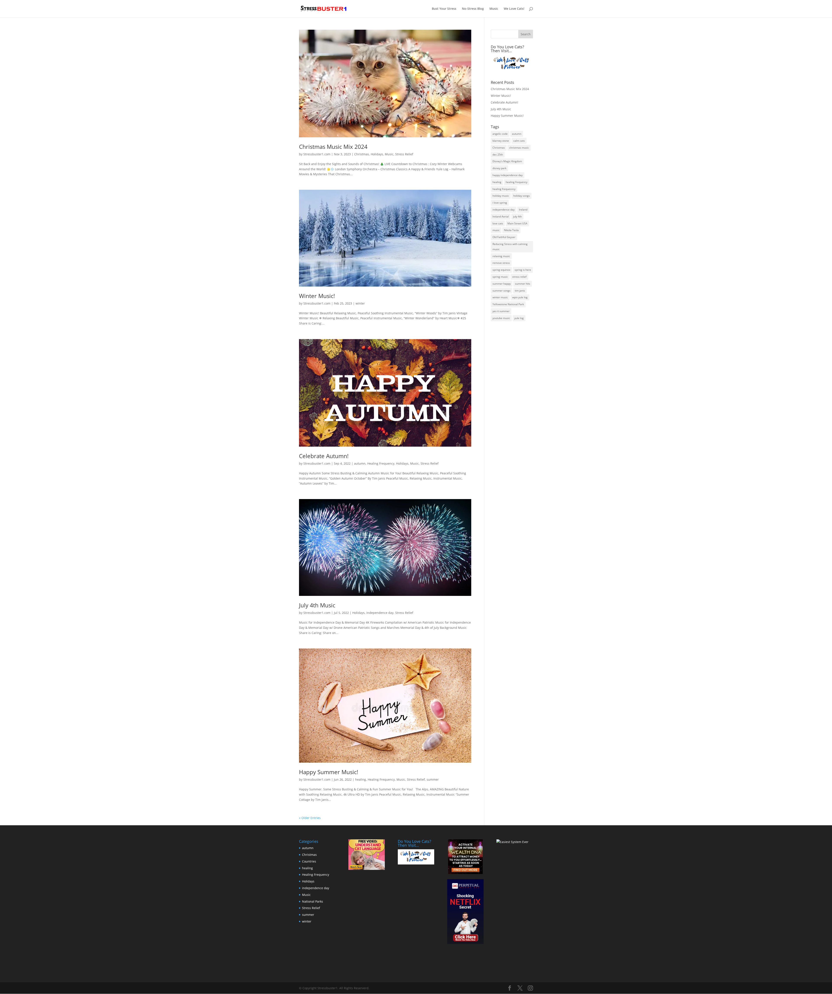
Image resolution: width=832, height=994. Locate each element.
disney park (499, 168)
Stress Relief (404, 154)
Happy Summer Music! (328, 772)
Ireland (523, 209)
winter (360, 303)
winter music (500, 297)
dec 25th (497, 154)
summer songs (501, 290)
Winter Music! (317, 296)
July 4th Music (317, 605)
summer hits (522, 283)
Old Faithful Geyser (503, 237)
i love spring (499, 202)
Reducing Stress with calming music (510, 246)
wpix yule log (520, 297)
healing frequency (516, 182)
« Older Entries (310, 818)
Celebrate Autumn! (324, 456)
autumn (360, 463)
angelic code (500, 134)
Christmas (361, 154)
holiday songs (521, 196)
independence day (379, 613)
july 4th (517, 216)
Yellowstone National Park (508, 304)
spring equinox (501, 270)
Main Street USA (517, 223)
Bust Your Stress (444, 9)
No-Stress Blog (473, 9)
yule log (519, 318)
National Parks (312, 901)
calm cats (519, 141)
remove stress (501, 263)
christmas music (519, 147)
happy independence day (507, 175)
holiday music (500, 196)
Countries (309, 861)
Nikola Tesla (511, 230)
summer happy (501, 283)
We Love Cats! (514, 9)
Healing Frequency (380, 463)
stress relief (519, 277)
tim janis (520, 290)
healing (360, 779)
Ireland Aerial (500, 216)
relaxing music (501, 256)
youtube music (501, 318)
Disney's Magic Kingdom (507, 161)
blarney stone (500, 141)
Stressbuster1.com (316, 154)
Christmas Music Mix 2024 (333, 147)
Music (493, 9)
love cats (497, 223)
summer (433, 779)
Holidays (377, 154)
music (496, 230)
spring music (500, 277)
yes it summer (501, 311)
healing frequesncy (503, 189)
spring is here (523, 270)
